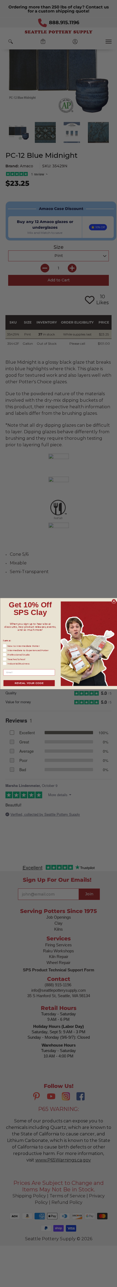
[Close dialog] (114, 601)
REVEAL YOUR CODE (29, 683)
